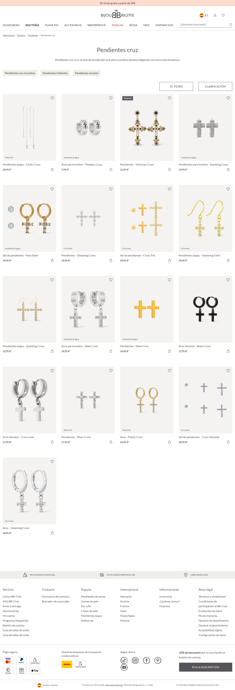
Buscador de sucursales (56, 601)
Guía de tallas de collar (16, 635)
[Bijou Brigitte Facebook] (146, 660)
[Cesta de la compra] (231, 15)
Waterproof (96, 25)
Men (146, 25)
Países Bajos (127, 615)
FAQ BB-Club (11, 601)
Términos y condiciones (212, 596)
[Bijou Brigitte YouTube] (124, 667)
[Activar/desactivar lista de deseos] (52, 98)
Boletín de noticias (14, 625)
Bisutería (32, 25)
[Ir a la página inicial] (117, 13)
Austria (124, 601)
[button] (215, 15)
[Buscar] (231, 24)
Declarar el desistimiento (213, 625)
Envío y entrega (12, 606)
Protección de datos (210, 610)
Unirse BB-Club (12, 596)
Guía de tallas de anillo (16, 630)
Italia (123, 610)
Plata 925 (51, 25)
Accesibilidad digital (210, 630)
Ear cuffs (86, 606)
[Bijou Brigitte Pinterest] (158, 660)
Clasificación (215, 86)
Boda (133, 25)
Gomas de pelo (90, 601)
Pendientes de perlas (93, 596)
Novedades (11, 25)
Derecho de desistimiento (214, 620)
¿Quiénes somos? (169, 601)
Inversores (165, 596)
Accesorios (72, 25)
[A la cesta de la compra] (52, 169)
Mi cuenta (9, 615)
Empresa (164, 606)
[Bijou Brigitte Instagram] (135, 660)
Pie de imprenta (208, 615)
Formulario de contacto (56, 596)
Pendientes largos (91, 615)
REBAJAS (117, 25)
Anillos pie (87, 620)
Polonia (124, 620)
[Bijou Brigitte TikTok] (124, 660)
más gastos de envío (114, 685)
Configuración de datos (212, 635)
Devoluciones (11, 610)
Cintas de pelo (89, 610)
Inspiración (164, 25)
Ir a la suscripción (205, 667)
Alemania (125, 596)
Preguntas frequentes (15, 620)
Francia (124, 606)
